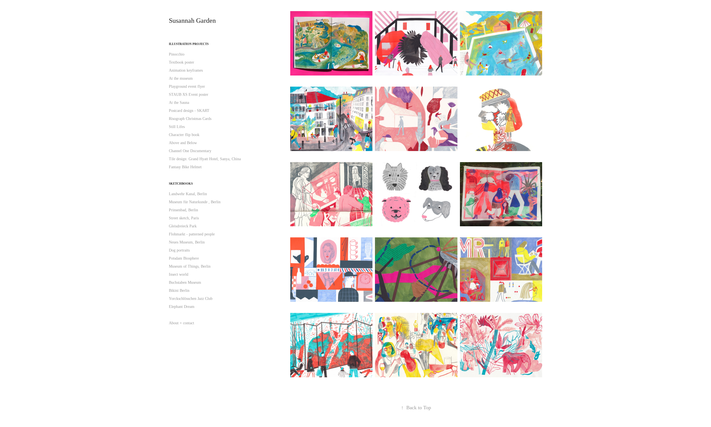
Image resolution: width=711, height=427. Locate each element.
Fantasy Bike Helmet (185, 167)
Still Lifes (177, 127)
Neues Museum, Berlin (187, 242)
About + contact (181, 323)
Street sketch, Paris (184, 218)
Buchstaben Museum (185, 282)
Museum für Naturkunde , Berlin (195, 202)
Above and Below (183, 143)
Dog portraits (179, 250)
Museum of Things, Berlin (190, 266)
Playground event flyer (187, 86)
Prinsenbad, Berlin (183, 210)
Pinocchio (176, 54)
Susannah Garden (192, 20)
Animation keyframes (186, 70)
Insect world (178, 274)
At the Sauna (179, 103)
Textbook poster (181, 62)
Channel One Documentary (190, 151)
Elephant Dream (181, 307)
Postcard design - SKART (189, 111)
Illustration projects (189, 44)
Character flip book (184, 135)
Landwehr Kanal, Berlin (188, 194)
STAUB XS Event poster (188, 94)
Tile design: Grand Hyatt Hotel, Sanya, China (205, 159)
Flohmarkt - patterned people (192, 234)
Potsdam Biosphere (184, 258)
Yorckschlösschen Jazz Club (190, 299)
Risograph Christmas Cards (190, 119)
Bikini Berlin (179, 290)
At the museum (181, 78)
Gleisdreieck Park (183, 226)
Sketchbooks (181, 183)
